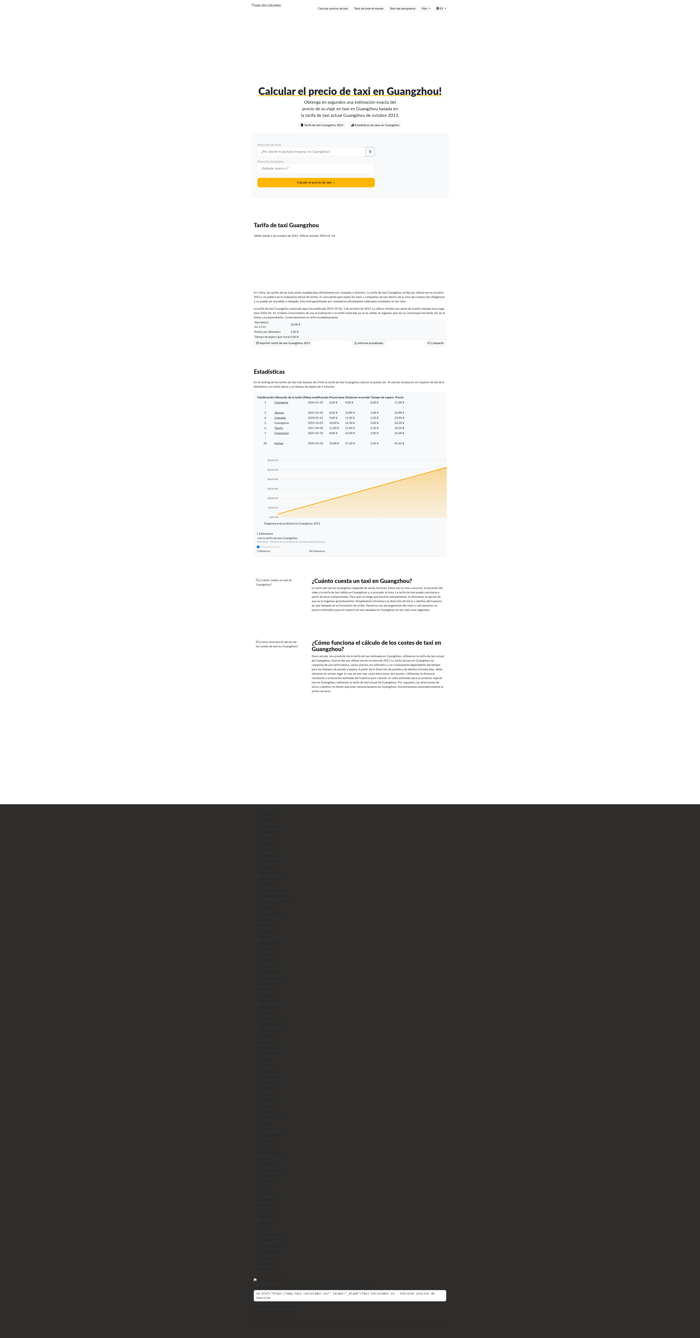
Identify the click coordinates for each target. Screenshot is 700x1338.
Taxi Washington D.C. (272, 1246)
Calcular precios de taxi (333, 8)
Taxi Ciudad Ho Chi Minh (274, 901)
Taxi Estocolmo (268, 971)
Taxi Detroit (266, 931)
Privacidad (288, 1310)
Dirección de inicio (269, 144)
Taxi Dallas (265, 919)
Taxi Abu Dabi (267, 814)
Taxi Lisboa (265, 1036)
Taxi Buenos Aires (269, 878)
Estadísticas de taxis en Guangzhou (376, 125)
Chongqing (281, 402)
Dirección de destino (270, 161)
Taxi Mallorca (267, 1071)
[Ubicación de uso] (370, 152)
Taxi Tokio (264, 1216)
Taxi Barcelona (267, 849)
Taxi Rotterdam (268, 1164)
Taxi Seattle (265, 1181)
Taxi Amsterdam (268, 826)
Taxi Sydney (266, 1205)
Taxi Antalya (266, 837)
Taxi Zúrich (265, 1269)
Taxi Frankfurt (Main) (271, 977)
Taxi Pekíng (265, 1129)
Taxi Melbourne (268, 1082)
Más (425, 8)
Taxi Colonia (266, 907)
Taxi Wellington (268, 1251)
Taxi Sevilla (265, 1193)
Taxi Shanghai (267, 1199)
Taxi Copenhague (269, 913)
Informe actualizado (370, 343)
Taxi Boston (266, 866)
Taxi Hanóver (266, 995)
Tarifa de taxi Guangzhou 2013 (323, 125)
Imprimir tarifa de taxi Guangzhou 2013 (284, 343)
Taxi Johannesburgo (271, 1024)
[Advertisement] (350, 43)
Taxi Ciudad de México (273, 890)
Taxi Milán (265, 1094)
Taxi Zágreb (265, 1263)
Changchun (281, 433)
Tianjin (278, 428)
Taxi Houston (267, 1006)
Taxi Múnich (266, 1111)
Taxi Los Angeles (268, 1053)
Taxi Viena (265, 1240)
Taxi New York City (270, 1117)
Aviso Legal (261, 1310)
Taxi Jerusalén (267, 1018)
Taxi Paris (264, 1123)
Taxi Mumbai (266, 1106)
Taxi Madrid (266, 1065)
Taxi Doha (264, 936)
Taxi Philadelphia (269, 1135)
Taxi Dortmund (268, 942)
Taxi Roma (265, 1158)
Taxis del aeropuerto (402, 8)
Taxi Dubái (265, 948)
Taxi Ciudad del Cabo (272, 896)
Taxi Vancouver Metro (272, 1234)
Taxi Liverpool (267, 1041)
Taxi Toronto (266, 1222)
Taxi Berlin (265, 855)
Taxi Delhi (264, 925)
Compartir (437, 343)
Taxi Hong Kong (268, 1001)
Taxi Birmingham (269, 861)
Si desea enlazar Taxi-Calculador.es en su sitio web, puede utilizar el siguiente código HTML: (312, 1287)
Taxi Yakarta (266, 1257)
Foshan (278, 443)
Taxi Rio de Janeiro (270, 1152)
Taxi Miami (265, 1088)
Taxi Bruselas (266, 872)
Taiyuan (279, 412)
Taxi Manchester (269, 1076)
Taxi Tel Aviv (266, 1211)
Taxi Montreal (267, 1100)
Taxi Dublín (265, 954)
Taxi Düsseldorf (268, 960)
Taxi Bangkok (266, 843)
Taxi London (266, 1047)
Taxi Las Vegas (267, 1030)
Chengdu (280, 417)
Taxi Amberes (267, 820)
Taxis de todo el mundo (369, 8)
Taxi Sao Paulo (267, 1176)
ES (441, 8)
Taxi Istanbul (266, 1012)
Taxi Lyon (264, 1059)
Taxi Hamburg (267, 983)
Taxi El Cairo (266, 966)
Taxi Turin (264, 1228)
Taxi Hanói (265, 989)
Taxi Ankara (265, 831)
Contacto (275, 1310)
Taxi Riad (264, 1146)
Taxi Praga (265, 1141)
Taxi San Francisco (270, 1170)
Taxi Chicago (266, 884)
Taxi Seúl (264, 1187)
